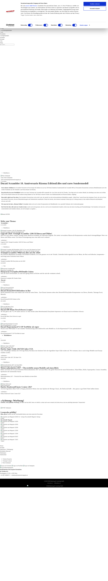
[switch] (45, 25)
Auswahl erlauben (95, 8)
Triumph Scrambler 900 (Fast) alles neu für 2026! (13, 261)
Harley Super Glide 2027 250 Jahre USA (11, 357)
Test (4, 266)
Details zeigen (84, 25)
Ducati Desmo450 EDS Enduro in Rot (10, 299)
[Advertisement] (47, 123)
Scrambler (4, 223)
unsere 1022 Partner (31, 5)
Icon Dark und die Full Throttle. (60, 192)
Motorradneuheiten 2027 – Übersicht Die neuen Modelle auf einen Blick (19, 376)
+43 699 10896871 (5, 475)
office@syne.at (57, 483)
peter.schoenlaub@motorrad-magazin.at (11, 179)
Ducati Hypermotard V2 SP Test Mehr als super (13, 333)
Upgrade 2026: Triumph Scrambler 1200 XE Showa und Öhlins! (17, 242)
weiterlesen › (4, 240)
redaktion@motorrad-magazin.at (19, 475)
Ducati (3, 280)
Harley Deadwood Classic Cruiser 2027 (11, 393)
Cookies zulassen (95, 4)
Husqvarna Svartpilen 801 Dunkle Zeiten (11, 278)
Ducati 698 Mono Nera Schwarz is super (11, 316)
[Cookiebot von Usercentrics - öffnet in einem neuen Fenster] (10, 25)
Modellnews (6, 173)
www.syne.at (50, 483)
